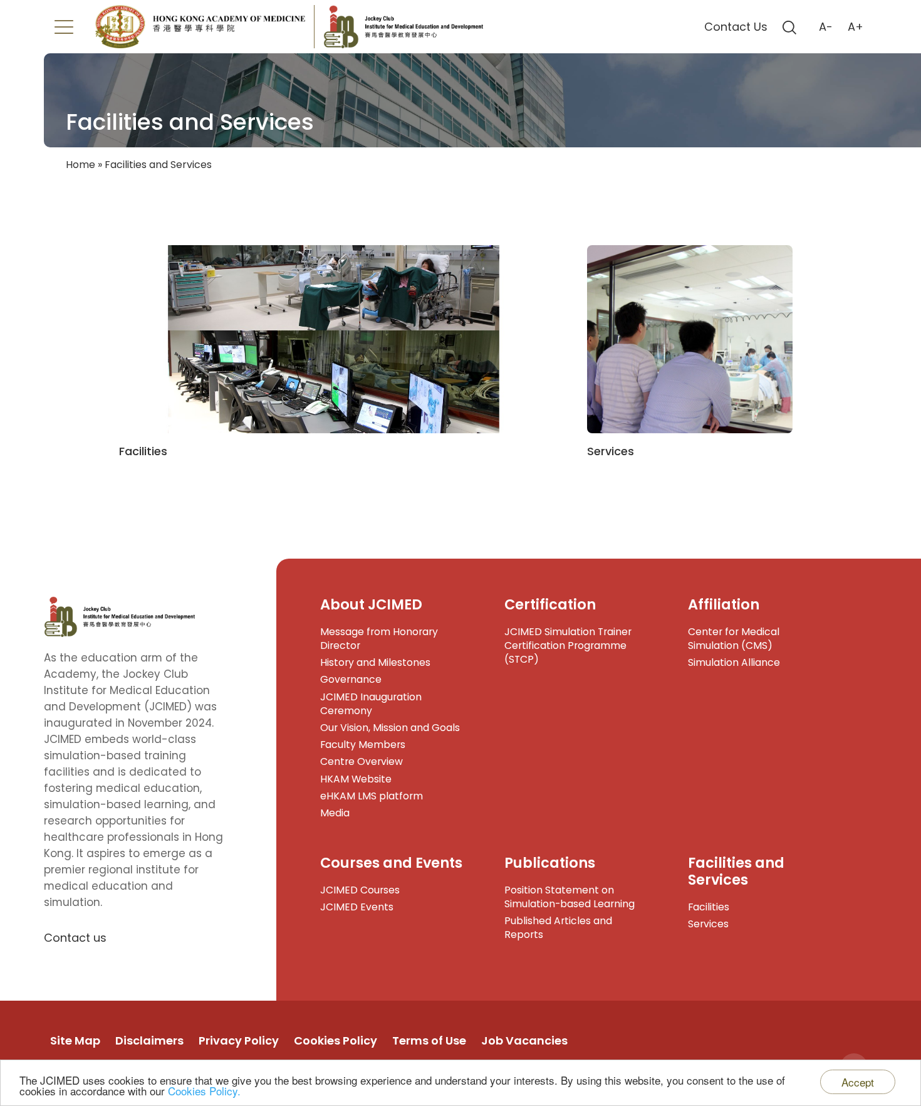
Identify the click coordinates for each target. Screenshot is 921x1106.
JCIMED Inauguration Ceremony (371, 704)
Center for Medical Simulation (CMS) (733, 638)
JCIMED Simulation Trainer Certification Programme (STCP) (568, 645)
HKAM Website (356, 779)
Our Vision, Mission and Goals (390, 727)
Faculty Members (362, 744)
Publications (549, 863)
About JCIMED (371, 604)
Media (335, 813)
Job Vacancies (524, 1040)
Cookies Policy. (204, 1090)
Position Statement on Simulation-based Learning (569, 897)
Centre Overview (361, 761)
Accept (857, 1082)
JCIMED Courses (360, 890)
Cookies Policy (335, 1040)
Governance (351, 679)
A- (826, 26)
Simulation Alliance (734, 662)
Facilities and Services (736, 871)
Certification (550, 604)
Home (80, 164)
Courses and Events (391, 863)
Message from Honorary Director (379, 638)
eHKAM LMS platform (371, 796)
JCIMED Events (356, 907)
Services (708, 924)
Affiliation (723, 604)
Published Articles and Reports (558, 928)
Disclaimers (149, 1040)
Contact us (75, 937)
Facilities (708, 907)
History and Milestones (375, 662)
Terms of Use (429, 1040)
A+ (855, 26)
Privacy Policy (239, 1040)
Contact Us (736, 26)
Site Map (75, 1040)
